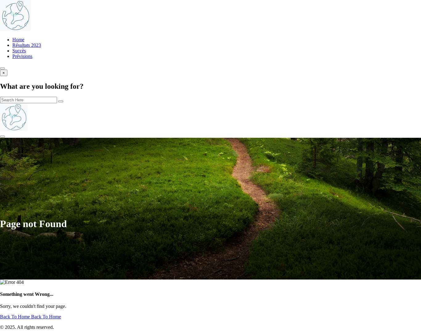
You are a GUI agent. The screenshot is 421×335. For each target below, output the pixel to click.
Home (18, 39)
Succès (19, 50)
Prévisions (22, 56)
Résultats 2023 (26, 45)
